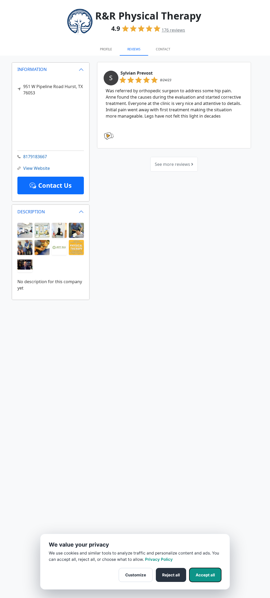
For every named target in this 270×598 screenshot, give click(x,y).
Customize (135, 574)
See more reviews (173, 164)
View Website (36, 168)
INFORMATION (32, 69)
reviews (173, 30)
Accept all (205, 574)
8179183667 (35, 157)
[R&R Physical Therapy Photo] (24, 230)
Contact (163, 49)
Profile (106, 49)
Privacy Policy (159, 559)
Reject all (171, 574)
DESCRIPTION (31, 212)
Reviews (134, 49)
